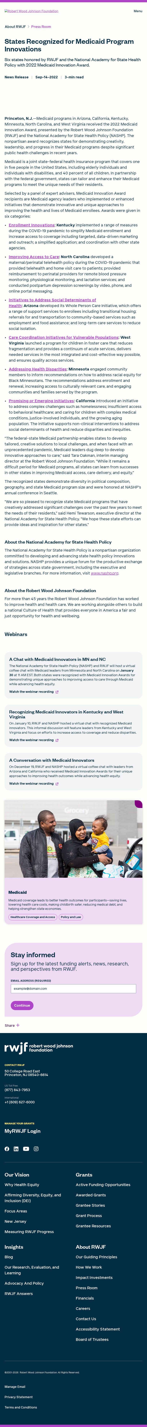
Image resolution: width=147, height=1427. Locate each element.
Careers (83, 1308)
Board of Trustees (92, 1339)
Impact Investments (94, 1277)
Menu (138, 12)
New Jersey (15, 1221)
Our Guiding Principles (96, 1257)
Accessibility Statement (98, 1329)
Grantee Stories (90, 1205)
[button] (12, 1025)
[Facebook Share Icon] (7, 1150)
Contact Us (86, 1319)
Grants (84, 1174)
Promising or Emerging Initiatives (41, 401)
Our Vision (17, 1174)
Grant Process (89, 1215)
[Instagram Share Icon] (36, 1149)
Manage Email (15, 1387)
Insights (14, 1247)
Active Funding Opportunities (103, 1184)
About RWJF (91, 1247)
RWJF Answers (19, 1293)
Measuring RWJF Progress (29, 1231)
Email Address (31, 981)
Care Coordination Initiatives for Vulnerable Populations (63, 337)
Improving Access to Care (34, 256)
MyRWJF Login (23, 1130)
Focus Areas (16, 1211)
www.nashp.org (104, 573)
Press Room (87, 1288)
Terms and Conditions (21, 1407)
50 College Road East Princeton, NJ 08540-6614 (26, 1073)
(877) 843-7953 (17, 1090)
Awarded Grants (91, 1195)
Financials (85, 1298)
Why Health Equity (22, 1184)
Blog (9, 1257)
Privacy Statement (19, 1397)
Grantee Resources (93, 1226)
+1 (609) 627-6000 (20, 1102)
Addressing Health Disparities (38, 369)
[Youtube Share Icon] (26, 1149)
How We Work (89, 1267)
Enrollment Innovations (32, 225)
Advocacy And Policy (24, 1283)
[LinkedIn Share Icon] (16, 1150)
